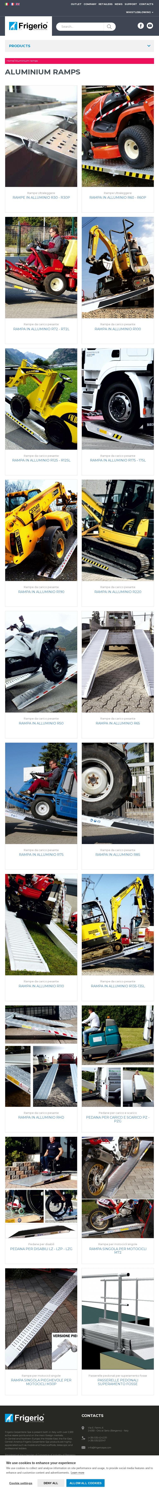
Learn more (77, 1472)
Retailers (106, 4)
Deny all (51, 1483)
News (119, 4)
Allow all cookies (85, 1483)
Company (90, 4)
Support (131, 4)
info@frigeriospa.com (99, 1447)
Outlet (76, 4)
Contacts (146, 4)
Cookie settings (20, 1483)
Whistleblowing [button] (138, 12)
